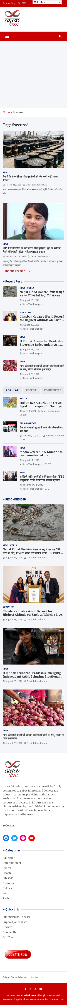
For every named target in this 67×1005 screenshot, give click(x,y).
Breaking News (28, 423)
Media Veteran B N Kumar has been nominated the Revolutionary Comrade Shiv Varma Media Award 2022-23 (41, 457)
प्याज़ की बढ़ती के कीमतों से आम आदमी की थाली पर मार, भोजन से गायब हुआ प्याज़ (42, 367)
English (40, 2)
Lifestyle (8, 878)
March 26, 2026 (13, 184)
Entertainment (12, 862)
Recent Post (13, 281)
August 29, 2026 (31, 300)
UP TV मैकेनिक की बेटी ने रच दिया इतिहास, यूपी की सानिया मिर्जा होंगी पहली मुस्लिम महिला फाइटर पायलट (31, 249)
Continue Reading (14, 271)
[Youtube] (41, 989)
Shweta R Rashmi (55, 435)
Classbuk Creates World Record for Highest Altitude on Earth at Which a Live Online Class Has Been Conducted (42, 322)
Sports (7, 868)
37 (49, 464)
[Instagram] (30, 989)
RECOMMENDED (15, 499)
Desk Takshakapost (36, 184)
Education (25, 312)
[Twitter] (35, 989)
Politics (7, 888)
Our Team (9, 937)
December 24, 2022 (16, 256)
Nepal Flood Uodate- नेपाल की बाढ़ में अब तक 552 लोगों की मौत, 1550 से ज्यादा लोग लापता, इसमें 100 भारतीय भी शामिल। (42, 295)
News (5, 172)
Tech (6, 898)
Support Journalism (15, 922)
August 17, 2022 (31, 460)
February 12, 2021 (32, 435)
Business (8, 883)
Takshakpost (28, 995)
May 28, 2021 (29, 411)
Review (7, 927)
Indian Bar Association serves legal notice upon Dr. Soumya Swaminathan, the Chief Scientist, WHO (41, 408)
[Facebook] (25, 989)
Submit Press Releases (16, 917)
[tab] (12, 390)
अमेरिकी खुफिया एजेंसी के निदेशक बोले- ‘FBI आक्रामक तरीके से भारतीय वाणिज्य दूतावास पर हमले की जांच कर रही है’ (42, 480)
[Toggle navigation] (7, 36)
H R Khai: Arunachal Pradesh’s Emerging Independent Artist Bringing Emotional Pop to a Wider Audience (41, 346)
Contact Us (9, 932)
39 (24, 439)
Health (23, 398)
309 (24, 414)
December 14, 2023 (33, 484)
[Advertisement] (33, 74)
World (30, 287)
